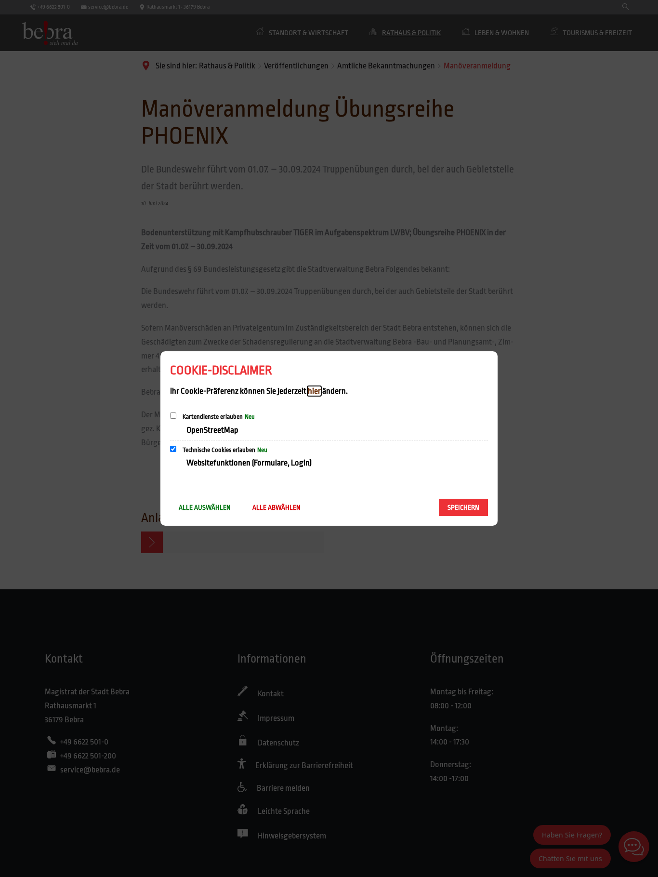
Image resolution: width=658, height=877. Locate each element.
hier (314, 391)
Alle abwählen (276, 507)
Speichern (463, 507)
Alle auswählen (205, 507)
